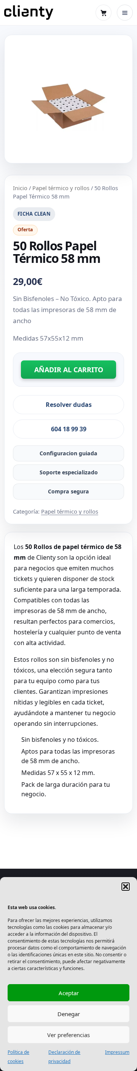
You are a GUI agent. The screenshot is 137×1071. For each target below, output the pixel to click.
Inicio (20, 188)
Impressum (117, 1052)
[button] (125, 886)
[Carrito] (104, 13)
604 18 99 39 (68, 429)
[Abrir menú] (125, 13)
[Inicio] (28, 12)
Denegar (68, 1014)
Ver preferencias (68, 1035)
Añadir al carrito (68, 369)
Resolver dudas (69, 404)
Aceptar (69, 993)
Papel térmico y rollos (60, 188)
